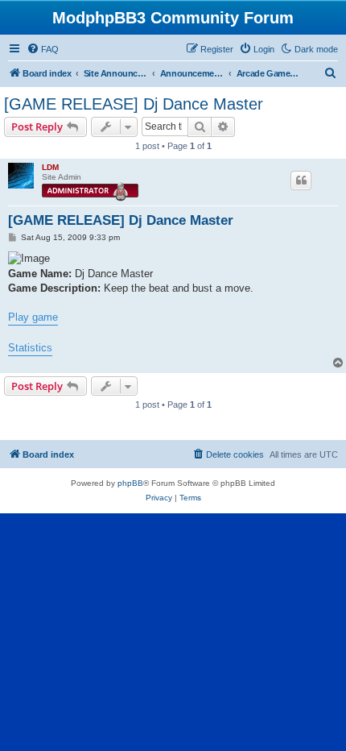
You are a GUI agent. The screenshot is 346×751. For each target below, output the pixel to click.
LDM (50, 167)
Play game (33, 317)
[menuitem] (43, 49)
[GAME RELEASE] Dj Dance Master (133, 104)
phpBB (130, 483)
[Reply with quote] (300, 180)
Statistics (30, 348)
